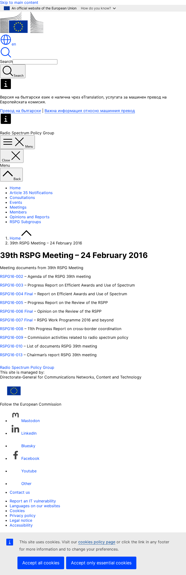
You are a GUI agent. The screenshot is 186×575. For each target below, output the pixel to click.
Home (15, 187)
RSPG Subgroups (25, 221)
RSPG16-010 (11, 346)
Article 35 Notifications (31, 192)
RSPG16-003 (11, 285)
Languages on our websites (35, 505)
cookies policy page (96, 541)
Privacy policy (23, 515)
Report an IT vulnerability (33, 501)
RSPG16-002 (11, 276)
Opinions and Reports (29, 216)
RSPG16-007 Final (16, 320)
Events (16, 202)
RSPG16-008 (11, 328)
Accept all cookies (40, 562)
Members (18, 212)
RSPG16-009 (11, 337)
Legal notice (21, 520)
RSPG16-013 (11, 354)
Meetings (18, 207)
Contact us (20, 492)
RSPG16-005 (11, 302)
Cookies (17, 510)
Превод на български (20, 110)
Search (6, 61)
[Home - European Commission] (21, 31)
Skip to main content (19, 2)
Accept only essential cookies (101, 562)
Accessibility (21, 525)
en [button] (14, 44)
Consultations (22, 197)
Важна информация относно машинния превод (90, 110)
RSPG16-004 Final (16, 293)
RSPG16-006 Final (16, 311)
